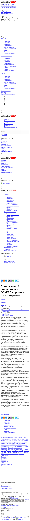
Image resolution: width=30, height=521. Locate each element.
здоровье (11, 443)
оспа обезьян (16, 449)
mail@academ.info (6, 12)
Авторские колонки (6, 56)
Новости (3, 38)
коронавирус (4, 445)
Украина (14, 452)
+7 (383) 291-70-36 (8, 4)
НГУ (18, 446)
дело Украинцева (23, 440)
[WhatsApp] (13, 281)
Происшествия (8, 45)
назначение (4, 446)
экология (21, 454)
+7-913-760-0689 (26, 495)
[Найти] (2, 514)
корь (9, 445)
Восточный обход (23, 439)
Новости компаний (9, 53)
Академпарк (18, 437)
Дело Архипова (13, 440)
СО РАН (20, 451)
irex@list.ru (27, 499)
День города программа (17, 442)
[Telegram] (4, 98)
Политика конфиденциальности (10, 505)
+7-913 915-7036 (11, 497)
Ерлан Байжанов (7, 316)
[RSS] (1, 282)
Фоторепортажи (5, 91)
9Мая (2, 437)
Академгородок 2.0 (9, 437)
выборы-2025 (4, 440)
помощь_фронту (24, 449)
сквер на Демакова (6, 451)
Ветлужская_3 (14, 439)
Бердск (7, 439)
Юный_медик (5, 455)
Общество (7, 44)
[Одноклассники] (4, 99)
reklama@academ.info (6, 13)
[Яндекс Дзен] (4, 105)
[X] (9, 281)
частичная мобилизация (11, 454)
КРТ (12, 445)
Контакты (3, 92)
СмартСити (15, 451)
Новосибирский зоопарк (15, 448)
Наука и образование (10, 48)
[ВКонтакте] (4, 96)
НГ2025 (15, 446)
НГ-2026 (9, 446)
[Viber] (4, 101)
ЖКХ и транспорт (9, 47)
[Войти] (1, 111)
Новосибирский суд (6, 449)
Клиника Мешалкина (20, 443)
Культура (6, 51)
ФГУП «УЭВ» (22, 452)
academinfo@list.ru (14, 498)
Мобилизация (23, 445)
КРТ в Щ (16, 445)
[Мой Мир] (6, 281)
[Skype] (16, 281)
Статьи (3, 73)
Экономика (7, 42)
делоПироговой (5, 442)
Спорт (6, 50)
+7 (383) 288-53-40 (8, 7)
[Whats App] (4, 104)
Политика (7, 41)
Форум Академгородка (8, 94)
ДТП (7, 443)
